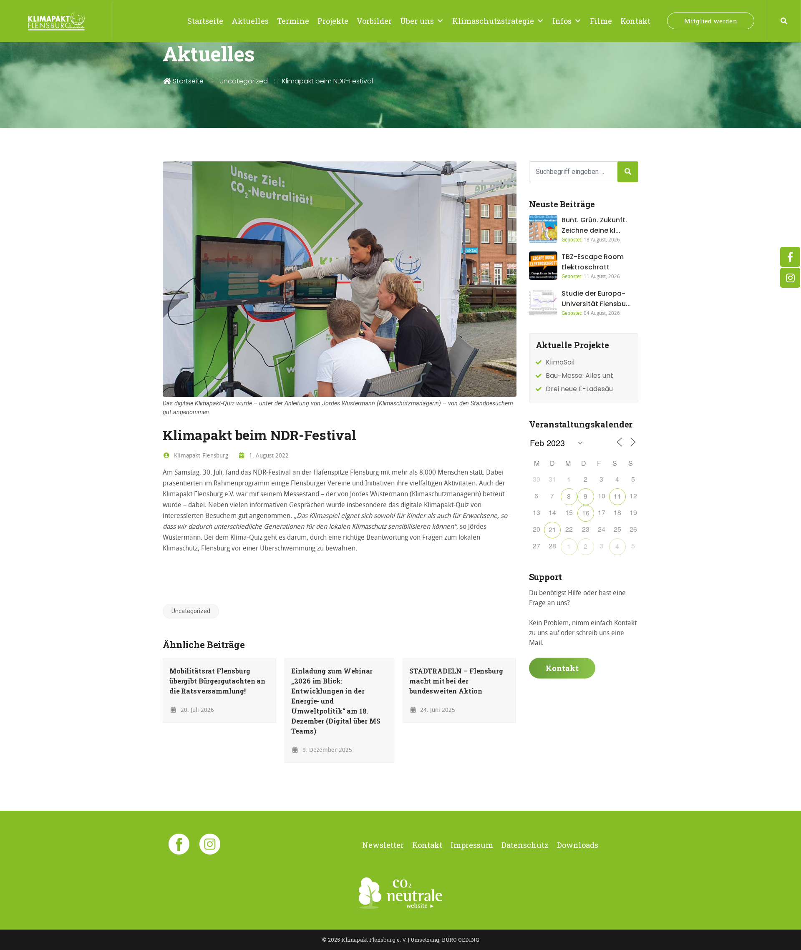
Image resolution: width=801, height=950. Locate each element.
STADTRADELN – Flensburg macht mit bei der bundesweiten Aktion (456, 680)
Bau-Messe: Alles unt (579, 375)
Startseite (205, 21)
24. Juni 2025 (436, 710)
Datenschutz (525, 845)
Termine (293, 21)
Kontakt (635, 21)
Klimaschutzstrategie (493, 21)
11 (617, 496)
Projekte (332, 21)
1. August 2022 (268, 455)
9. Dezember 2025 (326, 750)
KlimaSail (560, 362)
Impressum (472, 845)
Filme (601, 21)
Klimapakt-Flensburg (200, 455)
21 (552, 529)
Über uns (417, 21)
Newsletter (383, 845)
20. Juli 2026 (196, 710)
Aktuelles (250, 21)
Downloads (577, 845)
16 (585, 513)
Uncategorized (243, 81)
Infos (562, 21)
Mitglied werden (710, 21)
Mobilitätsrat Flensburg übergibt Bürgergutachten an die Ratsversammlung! (217, 680)
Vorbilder (374, 21)
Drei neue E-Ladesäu (579, 389)
